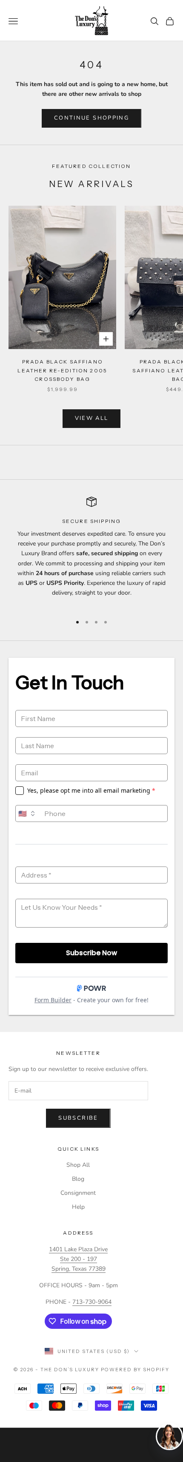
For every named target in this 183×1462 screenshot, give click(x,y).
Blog (78, 1179)
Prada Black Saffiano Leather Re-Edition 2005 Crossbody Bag (62, 370)
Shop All (78, 1165)
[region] (91, 552)
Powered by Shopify (135, 1370)
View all (92, 418)
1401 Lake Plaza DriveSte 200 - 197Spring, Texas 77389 (78, 1259)
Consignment (78, 1193)
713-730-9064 (92, 1302)
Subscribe (78, 1118)
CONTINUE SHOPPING (91, 118)
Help (78, 1207)
